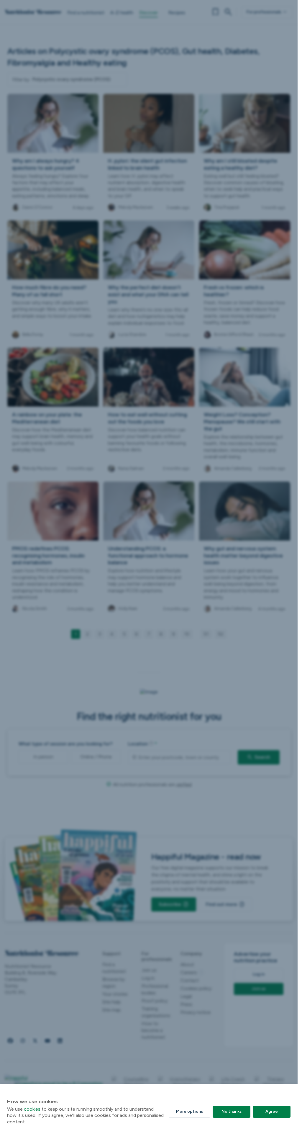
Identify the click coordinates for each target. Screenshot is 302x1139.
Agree (271, 1111)
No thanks (231, 1111)
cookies (32, 1109)
